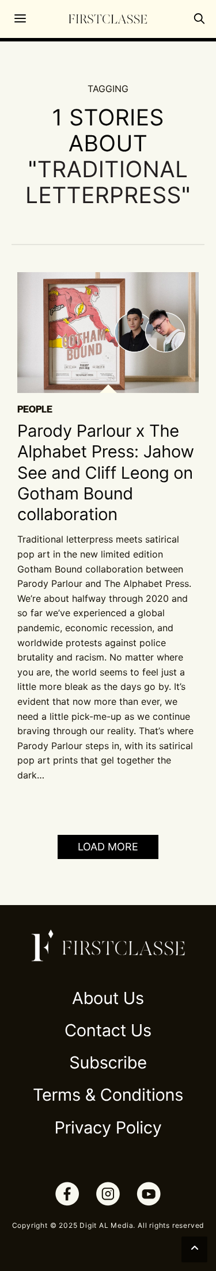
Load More (108, 847)
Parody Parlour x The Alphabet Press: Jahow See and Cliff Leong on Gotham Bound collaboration (105, 473)
